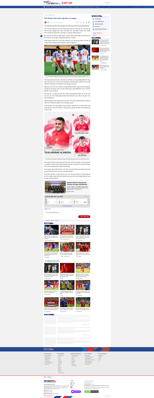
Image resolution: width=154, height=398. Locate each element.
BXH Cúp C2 (74, 361)
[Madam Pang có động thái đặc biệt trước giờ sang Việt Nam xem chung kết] (51, 230)
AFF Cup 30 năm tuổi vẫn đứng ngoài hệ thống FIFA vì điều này (66, 236)
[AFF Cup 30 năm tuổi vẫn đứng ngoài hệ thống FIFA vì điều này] (67, 230)
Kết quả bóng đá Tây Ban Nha (90, 359)
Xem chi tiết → (86, 196)
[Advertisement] (77, 11)
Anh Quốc (79, 256)
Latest (45, 377)
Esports (100, 358)
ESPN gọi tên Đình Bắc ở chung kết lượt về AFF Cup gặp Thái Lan (82, 309)
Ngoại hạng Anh (60, 355)
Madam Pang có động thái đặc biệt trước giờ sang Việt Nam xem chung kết (51, 237)
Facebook (73, 383)
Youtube (72, 382)
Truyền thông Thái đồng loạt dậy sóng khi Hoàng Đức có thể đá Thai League (51, 254)
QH (62, 278)
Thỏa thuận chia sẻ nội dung (89, 380)
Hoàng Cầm (79, 295)
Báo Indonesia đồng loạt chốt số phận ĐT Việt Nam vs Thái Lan (67, 309)
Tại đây (93, 384)
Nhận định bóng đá (48, 358)
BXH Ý (73, 358)
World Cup (60, 364)
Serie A (59, 359)
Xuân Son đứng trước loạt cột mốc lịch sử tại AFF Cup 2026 (66, 254)
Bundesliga (60, 361)
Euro (59, 365)
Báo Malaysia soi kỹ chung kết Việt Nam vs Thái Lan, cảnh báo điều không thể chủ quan (82, 275)
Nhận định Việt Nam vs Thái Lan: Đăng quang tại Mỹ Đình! (51, 292)
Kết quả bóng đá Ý (88, 358)
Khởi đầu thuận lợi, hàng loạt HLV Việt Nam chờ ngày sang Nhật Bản (77, 187)
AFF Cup (59, 371)
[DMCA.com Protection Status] (91, 391)
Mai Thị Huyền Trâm (50, 240)
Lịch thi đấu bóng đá (48, 355)
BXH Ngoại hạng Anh (75, 355)
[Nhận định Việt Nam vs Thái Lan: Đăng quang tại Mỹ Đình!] (51, 285)
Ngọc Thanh (79, 240)
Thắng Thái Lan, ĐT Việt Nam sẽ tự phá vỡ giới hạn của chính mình (83, 254)
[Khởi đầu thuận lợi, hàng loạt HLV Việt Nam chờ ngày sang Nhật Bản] (55, 187)
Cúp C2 (59, 368)
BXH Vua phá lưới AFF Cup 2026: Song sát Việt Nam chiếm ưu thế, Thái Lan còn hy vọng (83, 237)
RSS (72, 386)
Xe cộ (100, 359)
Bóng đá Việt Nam (61, 372)
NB (62, 295)
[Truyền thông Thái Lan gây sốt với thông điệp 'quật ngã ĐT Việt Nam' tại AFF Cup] (83, 285)
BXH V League (74, 365)
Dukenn (47, 257)
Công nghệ (49, 377)
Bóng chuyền (101, 355)
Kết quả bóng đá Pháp (88, 362)
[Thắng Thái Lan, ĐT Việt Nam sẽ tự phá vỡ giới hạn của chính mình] (83, 247)
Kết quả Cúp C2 (87, 364)
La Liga (59, 358)
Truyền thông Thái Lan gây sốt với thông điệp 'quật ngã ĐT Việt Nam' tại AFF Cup (83, 292)
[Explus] (67, 211)
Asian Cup (60, 367)
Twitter (72, 385)
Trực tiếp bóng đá (47, 361)
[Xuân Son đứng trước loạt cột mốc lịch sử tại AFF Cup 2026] (67, 247)
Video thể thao (47, 364)
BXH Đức (73, 362)
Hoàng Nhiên (80, 278)
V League (59, 362)
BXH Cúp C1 (74, 359)
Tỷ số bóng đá (47, 359)
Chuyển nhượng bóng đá (49, 362)
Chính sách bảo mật (87, 382)
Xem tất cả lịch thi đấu (67, 206)
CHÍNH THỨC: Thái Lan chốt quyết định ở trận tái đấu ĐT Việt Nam (51, 309)
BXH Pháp (73, 364)
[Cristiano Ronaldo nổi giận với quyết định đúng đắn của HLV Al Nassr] (67, 285)
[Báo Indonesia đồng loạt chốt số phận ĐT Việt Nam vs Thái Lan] (67, 302)
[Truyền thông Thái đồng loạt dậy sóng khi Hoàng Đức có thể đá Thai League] (51, 247)
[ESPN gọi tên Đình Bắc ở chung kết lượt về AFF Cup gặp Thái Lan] (83, 302)
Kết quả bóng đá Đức (88, 361)
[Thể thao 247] (51, 3)
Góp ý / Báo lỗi (84, 216)
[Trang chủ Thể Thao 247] (44, 7)
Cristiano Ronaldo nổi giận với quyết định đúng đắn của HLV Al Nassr (66, 292)
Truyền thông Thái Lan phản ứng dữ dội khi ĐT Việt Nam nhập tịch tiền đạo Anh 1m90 (67, 275)
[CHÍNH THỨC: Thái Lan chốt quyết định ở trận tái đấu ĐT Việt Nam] (51, 302)
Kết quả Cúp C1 (87, 355)
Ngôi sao (95, 35)
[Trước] (46, 202)
